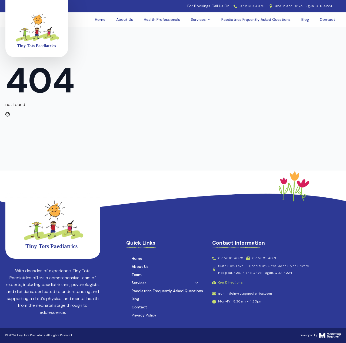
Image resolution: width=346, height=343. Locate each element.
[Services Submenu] (211, 19)
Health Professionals (162, 19)
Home (100, 19)
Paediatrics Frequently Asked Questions (167, 290)
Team (137, 274)
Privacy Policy (144, 315)
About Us (124, 19)
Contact (327, 19)
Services (198, 19)
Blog (305, 19)
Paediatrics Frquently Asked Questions (256, 19)
